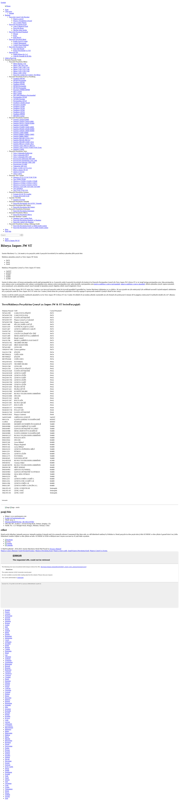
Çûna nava (8, 11)
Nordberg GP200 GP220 (21, 103)
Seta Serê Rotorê (18, 49)
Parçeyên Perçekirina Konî (18, 24)
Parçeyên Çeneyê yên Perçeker (19, 17)
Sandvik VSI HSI (19, 200)
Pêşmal (15, 34)
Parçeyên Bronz (18, 28)
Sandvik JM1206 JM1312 (21, 140)
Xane (6, 9)
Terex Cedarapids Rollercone (22, 153)
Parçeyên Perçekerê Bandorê (18, 32)
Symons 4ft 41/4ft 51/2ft (21, 196)
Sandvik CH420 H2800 (21, 119)
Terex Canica (17, 173)
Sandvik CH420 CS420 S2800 (23, 121)
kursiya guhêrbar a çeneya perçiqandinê (107, 284)
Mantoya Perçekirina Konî (44, 551)
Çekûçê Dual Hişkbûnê (21, 45)
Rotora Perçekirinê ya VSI (22, 50)
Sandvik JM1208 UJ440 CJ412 (23, 142)
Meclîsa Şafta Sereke (20, 30)
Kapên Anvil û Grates (20, 41)
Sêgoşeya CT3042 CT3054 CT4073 (25, 183)
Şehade (11, 13)
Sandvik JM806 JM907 (21, 136)
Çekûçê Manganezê (19, 43)
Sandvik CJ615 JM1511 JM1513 (24, 146)
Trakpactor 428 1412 (20, 166)
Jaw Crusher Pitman (19, 23)
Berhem (7, 15)
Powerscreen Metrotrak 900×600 (24, 159)
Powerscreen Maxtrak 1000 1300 (24, 162)
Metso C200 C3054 (19, 73)
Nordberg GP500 (19, 110)
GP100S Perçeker (19, 99)
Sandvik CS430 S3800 (20, 125)
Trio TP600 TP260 (19, 179)
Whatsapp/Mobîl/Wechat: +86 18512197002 (19, 522)
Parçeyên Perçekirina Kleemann (23, 211)
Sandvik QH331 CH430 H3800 (23, 123)
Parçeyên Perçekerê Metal (17, 39)
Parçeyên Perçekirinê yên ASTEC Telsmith (27, 203)
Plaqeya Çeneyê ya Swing (98, 551)
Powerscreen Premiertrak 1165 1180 (25, 160)
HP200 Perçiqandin (19, 80)
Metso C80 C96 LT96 (20, 65)
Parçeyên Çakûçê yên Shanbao (23, 222)
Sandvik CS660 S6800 (20, 132)
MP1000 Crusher (19, 116)
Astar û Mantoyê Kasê (20, 26)
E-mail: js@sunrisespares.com (15, 518)
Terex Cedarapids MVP (21, 155)
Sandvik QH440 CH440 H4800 (23, 129)
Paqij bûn (8, 231)
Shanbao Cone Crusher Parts (22, 218)
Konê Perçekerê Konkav (26, 551)
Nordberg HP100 (19, 78)
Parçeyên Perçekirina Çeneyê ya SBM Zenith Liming (30, 228)
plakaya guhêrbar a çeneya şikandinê (133, 284)
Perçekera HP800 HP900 (21, 90)
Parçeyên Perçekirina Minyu (22, 214)
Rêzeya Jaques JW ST (20, 170)
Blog (6, 229)
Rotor (15, 36)
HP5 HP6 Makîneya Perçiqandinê (24, 95)
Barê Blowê (17, 37)
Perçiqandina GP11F (20, 101)
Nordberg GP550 (19, 112)
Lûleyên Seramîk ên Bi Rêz (22, 56)
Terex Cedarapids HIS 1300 (22, 157)
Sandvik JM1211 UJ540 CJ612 (23, 144)
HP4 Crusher (17, 93)
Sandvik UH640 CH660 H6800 (23, 131)
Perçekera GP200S (19, 105)
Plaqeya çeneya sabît (60, 551)
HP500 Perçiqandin (19, 86)
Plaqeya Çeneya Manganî (9, 551)
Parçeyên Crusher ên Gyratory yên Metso (26, 75)
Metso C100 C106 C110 (21, 67)
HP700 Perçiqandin (19, 88)
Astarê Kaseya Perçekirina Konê (78, 551)
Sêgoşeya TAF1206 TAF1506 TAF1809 (26, 187)
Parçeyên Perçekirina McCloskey (24, 207)
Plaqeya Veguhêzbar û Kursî (22, 21)
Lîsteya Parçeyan (10, 58)
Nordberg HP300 (19, 82)
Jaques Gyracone (18, 172)
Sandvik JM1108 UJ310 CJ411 (23, 138)
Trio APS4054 (18, 188)
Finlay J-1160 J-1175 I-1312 (22, 168)
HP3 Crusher (17, 91)
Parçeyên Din (13, 52)
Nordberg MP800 (19, 114)
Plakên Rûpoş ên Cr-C (20, 54)
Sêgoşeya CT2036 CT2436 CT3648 (25, 181)
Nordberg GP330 (19, 108)
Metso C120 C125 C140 (21, 69)
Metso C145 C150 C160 (21, 71)
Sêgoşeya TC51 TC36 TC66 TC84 (24, 177)
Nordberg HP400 (19, 84)
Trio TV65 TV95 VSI (20, 190)
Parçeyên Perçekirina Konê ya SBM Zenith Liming (30, 226)
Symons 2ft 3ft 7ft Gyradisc (22, 194)
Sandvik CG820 (18, 149)
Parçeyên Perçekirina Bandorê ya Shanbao (27, 220)
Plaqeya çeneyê (18, 19)
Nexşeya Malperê (55, 549)
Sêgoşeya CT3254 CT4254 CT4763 (25, 185)
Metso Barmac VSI (19, 64)
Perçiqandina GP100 (20, 97)
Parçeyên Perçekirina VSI (17, 47)
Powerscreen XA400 (20, 164)
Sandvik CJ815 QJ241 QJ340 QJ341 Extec (27, 147)
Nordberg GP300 (19, 106)
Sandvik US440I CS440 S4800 (23, 127)
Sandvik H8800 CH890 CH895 (23, 134)
